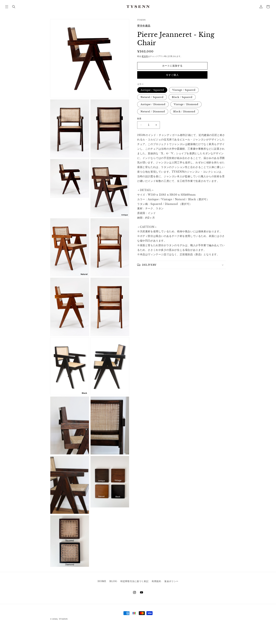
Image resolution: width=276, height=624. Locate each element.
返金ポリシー (171, 581)
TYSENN (63, 619)
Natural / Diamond (153, 111)
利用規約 (156, 581)
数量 (139, 118)
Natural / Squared (152, 97)
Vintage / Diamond (186, 104)
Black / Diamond (184, 111)
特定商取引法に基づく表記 (134, 581)
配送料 (145, 56)
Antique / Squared (152, 90)
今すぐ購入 (172, 74)
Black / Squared (182, 97)
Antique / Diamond (153, 104)
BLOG (113, 581)
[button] (6, 6)
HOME (102, 581)
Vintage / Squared (183, 90)
